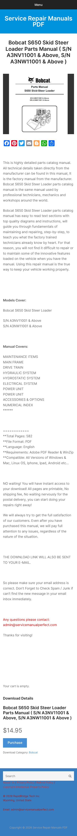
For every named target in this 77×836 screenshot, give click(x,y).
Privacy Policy (25, 782)
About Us (8, 782)
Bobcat (33, 752)
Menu (39, 5)
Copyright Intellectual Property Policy (26, 787)
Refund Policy (44, 782)
